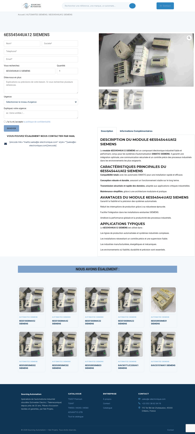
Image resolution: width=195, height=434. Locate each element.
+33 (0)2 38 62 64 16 (151, 403)
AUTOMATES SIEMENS (36, 14)
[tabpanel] (146, 195)
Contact (167, 6)
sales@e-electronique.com (154, 399)
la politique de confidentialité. (37, 122)
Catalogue (107, 408)
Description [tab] (107, 131)
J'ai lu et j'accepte (28, 122)
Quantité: (61, 65)
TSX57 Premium (75, 399)
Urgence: (8, 96)
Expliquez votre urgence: (15, 108)
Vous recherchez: (12, 65)
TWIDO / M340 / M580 (78, 408)
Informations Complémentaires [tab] (136, 131)
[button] (189, 37)
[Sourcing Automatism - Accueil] (31, 6)
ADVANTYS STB (75, 412)
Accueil (21, 14)
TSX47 (71, 403)
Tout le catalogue (75, 416)
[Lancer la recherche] (132, 5)
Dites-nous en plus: (13, 77)
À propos (107, 399)
